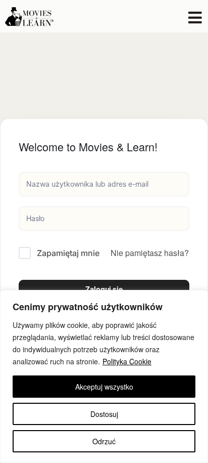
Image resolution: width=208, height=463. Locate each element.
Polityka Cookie (126, 361)
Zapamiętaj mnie (68, 253)
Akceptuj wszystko (104, 387)
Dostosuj (104, 414)
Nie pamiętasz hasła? (150, 253)
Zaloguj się (104, 289)
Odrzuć (104, 441)
